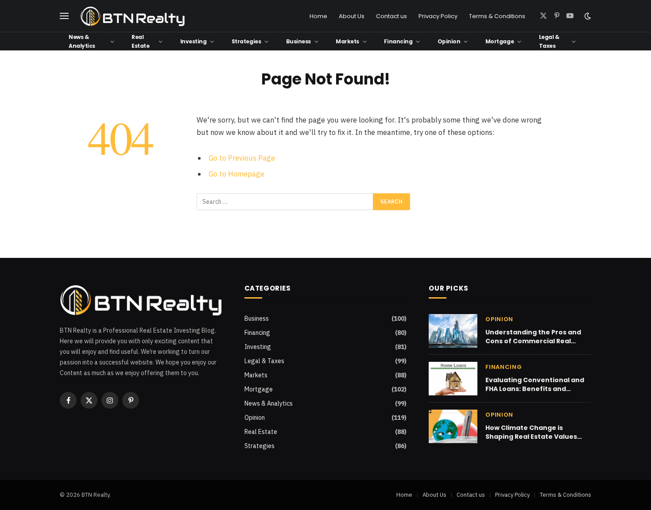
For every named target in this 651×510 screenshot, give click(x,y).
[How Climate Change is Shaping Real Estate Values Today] (453, 426)
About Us (351, 16)
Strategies (246, 41)
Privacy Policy (437, 16)
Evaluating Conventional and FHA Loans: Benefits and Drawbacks (534, 384)
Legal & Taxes (549, 41)
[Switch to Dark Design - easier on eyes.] (586, 15)
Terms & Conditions (497, 16)
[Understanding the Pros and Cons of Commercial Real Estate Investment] (453, 331)
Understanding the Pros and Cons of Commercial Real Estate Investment (533, 336)
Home (318, 16)
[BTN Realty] (133, 16)
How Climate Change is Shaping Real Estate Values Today (531, 432)
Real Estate (140, 41)
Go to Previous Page (242, 158)
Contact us (391, 16)
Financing (398, 41)
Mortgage (499, 41)
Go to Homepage (236, 174)
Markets (347, 41)
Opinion (449, 41)
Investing (193, 41)
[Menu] (64, 16)
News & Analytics (82, 41)
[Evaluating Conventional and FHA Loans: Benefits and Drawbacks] (453, 378)
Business (298, 41)
